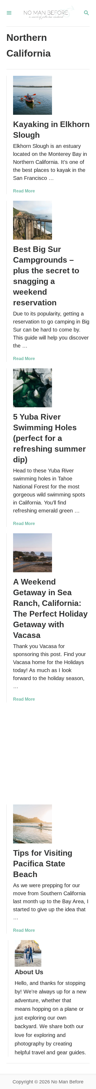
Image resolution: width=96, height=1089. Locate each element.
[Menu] (9, 13)
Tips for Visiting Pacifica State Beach (42, 864)
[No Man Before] (47, 13)
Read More (24, 191)
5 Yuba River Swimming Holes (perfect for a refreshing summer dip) (49, 438)
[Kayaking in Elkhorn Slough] (32, 95)
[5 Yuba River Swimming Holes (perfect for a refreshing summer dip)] (32, 387)
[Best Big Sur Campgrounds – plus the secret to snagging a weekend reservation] (32, 220)
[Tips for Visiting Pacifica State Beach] (32, 823)
